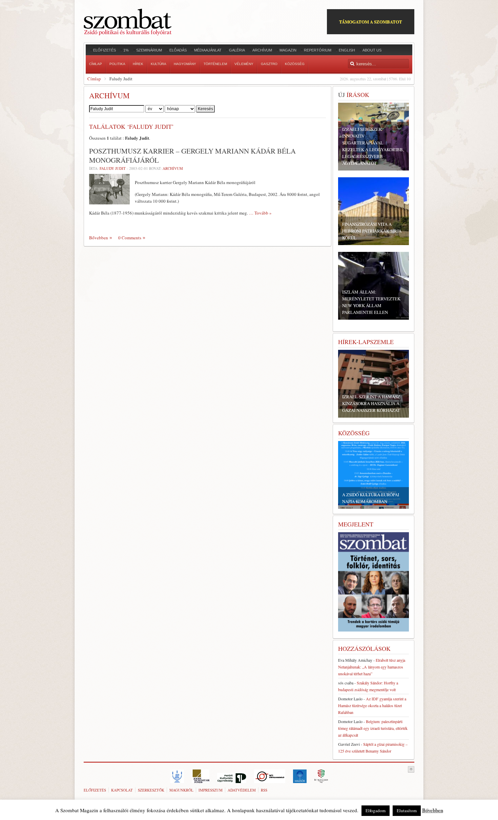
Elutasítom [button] (407, 810)
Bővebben (98, 238)
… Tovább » (260, 213)
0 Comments (129, 238)
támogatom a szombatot (370, 21)
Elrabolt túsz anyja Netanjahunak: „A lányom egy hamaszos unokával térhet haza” (371, 666)
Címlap (94, 79)
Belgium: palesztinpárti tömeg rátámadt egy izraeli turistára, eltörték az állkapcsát (373, 728)
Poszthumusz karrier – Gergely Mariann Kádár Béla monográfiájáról (192, 155)
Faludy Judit (113, 168)
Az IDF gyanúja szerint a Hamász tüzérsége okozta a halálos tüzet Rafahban (372, 705)
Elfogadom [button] (376, 810)
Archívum (173, 168)
